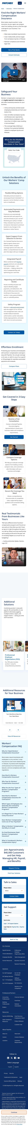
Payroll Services (6, 950)
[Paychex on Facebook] (15, 1058)
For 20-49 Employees (7, 983)
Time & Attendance (7, 953)
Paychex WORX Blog (7, 1016)
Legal (20, 1077)
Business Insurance (20, 960)
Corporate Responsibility (18, 1041)
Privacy (6, 1073)
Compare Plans (14, 366)
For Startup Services (7, 976)
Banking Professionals (5, 1003)
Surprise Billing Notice (10, 1081)
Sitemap (20, 1081)
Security (11, 1073)
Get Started (14, 437)
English (10, 1067)
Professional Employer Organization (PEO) (19, 952)
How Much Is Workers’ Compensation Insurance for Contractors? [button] (14, 795)
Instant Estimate (14, 55)
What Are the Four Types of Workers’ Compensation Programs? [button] (14, 787)
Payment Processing (20, 964)
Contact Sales (14, 896)
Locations (4, 1040)
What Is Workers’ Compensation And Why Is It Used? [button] (14, 826)
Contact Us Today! (14, 332)
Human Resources (7, 960)
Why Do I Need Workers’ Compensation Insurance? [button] (14, 751)
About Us (4, 1033)
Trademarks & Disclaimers (11, 1077)
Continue (14, 1112)
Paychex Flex (15, 927)
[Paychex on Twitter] (12, 1058)
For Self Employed (7, 973)
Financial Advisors (19, 997)
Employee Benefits (7, 957)
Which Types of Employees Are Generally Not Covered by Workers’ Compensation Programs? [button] (14, 803)
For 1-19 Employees (7, 980)
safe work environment (17, 307)
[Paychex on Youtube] (19, 1058)
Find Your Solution (14, 873)
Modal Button (14, 72)
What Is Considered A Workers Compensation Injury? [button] (14, 840)
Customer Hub (18, 1024)
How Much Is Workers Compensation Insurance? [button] (14, 775)
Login (20, 3)
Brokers (4, 1007)
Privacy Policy (19, 1124)
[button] (25, 3)
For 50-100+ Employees (18, 974)
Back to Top (14, 939)
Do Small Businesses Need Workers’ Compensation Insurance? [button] (14, 832)
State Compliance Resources (7, 1020)
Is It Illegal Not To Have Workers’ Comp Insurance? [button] (14, 813)
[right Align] (18, 730)
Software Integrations (18, 979)
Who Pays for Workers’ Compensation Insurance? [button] (14, 781)
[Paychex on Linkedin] (8, 1058)
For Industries (18, 983)
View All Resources (14, 736)
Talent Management (20, 957)
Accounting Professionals (5, 998)
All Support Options (13, 923)
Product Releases (19, 1021)
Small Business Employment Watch (20, 1017)
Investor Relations (19, 1037)
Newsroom (17, 1033)
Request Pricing (14, 868)
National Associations (18, 1005)
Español (16, 1067)
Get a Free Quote (14, 50)
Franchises (17, 1000)
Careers (4, 1037)
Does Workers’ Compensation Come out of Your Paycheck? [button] (14, 820)
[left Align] (10, 730)
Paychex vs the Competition (18, 987)
